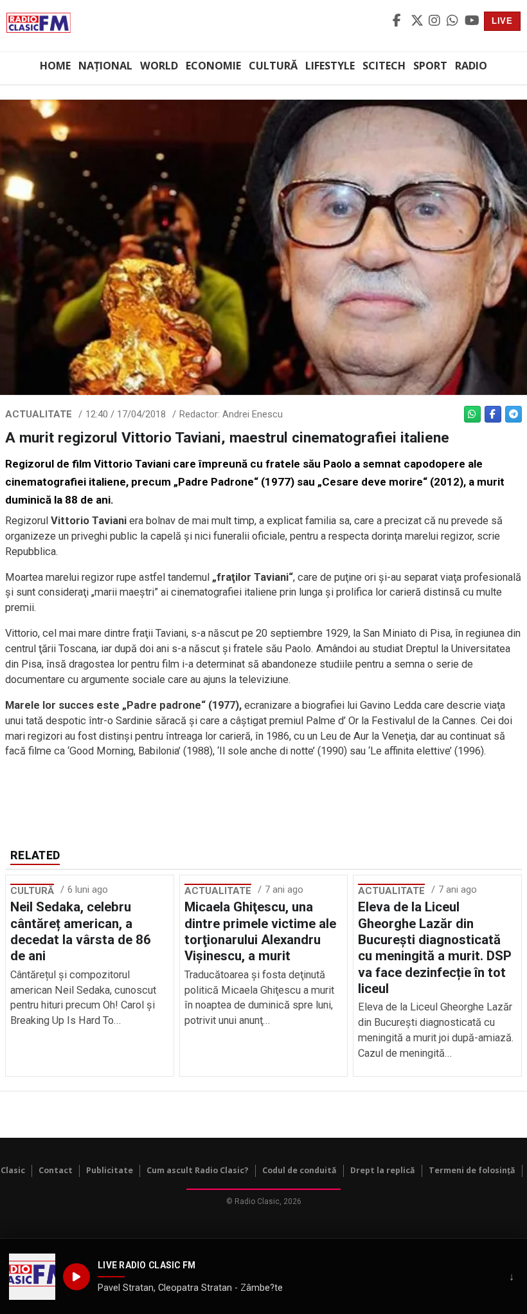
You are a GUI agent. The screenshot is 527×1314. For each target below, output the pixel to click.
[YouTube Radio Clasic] (472, 21)
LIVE (502, 21)
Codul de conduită (299, 1170)
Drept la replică (382, 1170)
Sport (430, 66)
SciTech (384, 66)
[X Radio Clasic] (418, 21)
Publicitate (109, 1170)
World (159, 66)
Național (105, 66)
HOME (55, 66)
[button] (32, 1277)
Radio (471, 66)
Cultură (273, 66)
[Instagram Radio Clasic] (436, 21)
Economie (213, 66)
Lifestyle (330, 66)
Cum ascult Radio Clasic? (198, 1170)
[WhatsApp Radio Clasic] (454, 21)
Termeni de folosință (472, 1170)
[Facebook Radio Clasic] (400, 21)
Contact (56, 1170)
